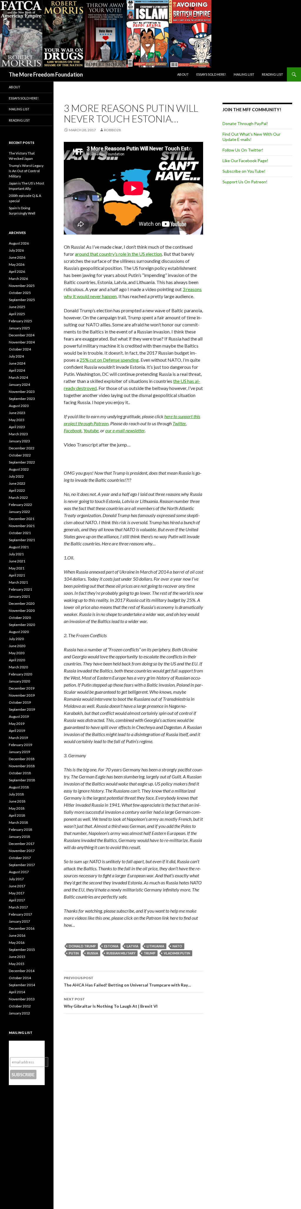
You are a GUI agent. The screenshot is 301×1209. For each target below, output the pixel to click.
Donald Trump (82, 946)
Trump (149, 953)
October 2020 (20, 617)
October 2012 (20, 1006)
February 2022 (20, 504)
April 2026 (17, 271)
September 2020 (22, 624)
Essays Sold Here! (211, 74)
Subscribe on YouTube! (244, 171)
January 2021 (19, 596)
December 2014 (21, 971)
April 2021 (17, 575)
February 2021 (20, 589)
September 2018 (22, 780)
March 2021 (18, 582)
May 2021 (16, 568)
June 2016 (17, 935)
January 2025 (19, 328)
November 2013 (22, 999)
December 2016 (21, 928)
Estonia (111, 946)
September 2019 (22, 709)
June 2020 (17, 646)
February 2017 (20, 914)
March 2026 (18, 278)
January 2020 (19, 681)
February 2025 (20, 321)
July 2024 (16, 356)
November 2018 (22, 766)
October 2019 (20, 702)
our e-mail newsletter (125, 430)
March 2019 (18, 737)
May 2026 (16, 264)
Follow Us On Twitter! (243, 149)
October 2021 (20, 533)
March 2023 (18, 434)
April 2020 (17, 660)
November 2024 (22, 342)
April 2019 (17, 730)
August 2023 (19, 405)
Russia (92, 953)
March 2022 (18, 497)
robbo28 (112, 130)
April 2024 (17, 370)
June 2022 (17, 483)
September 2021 (22, 540)
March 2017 (18, 907)
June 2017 (17, 886)
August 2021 (19, 547)
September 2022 (22, 462)
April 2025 (17, 314)
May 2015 (16, 963)
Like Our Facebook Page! (245, 160)
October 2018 (20, 773)
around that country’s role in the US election (118, 254)
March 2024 (18, 377)
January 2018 (19, 836)
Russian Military (121, 953)
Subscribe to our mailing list (26, 1049)
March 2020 (18, 667)
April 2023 (17, 427)
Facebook (73, 430)
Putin (74, 953)
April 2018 (17, 815)
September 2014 (22, 985)
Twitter (179, 423)
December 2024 (21, 335)
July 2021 (16, 554)
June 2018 (17, 801)
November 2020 (22, 610)
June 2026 (17, 257)
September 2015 (22, 949)
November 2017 (22, 850)
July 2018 (16, 794)
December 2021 (21, 519)
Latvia (132, 946)
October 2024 (20, 349)
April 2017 (17, 900)
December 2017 (21, 843)
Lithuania (155, 946)
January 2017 (19, 921)
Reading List (272, 74)
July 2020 (16, 639)
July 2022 (16, 476)
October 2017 (20, 858)
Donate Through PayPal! (245, 123)
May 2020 (16, 653)
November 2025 (22, 285)
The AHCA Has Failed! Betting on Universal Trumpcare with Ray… (127, 981)
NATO (177, 946)
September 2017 (22, 865)
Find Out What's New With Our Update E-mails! (251, 137)
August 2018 (19, 787)
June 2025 (17, 307)
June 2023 (17, 413)
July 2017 (16, 879)
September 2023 (22, 398)
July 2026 (16, 250)
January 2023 (19, 441)
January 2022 (19, 511)
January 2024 (19, 384)
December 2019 (21, 688)
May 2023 (16, 420)
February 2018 (20, 829)
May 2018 (16, 808)
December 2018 (21, 759)
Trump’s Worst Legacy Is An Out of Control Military (26, 170)
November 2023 (22, 391)
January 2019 (19, 752)
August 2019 (19, 716)
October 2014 (20, 978)
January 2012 (19, 1013)
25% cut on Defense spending (109, 360)
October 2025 (20, 292)
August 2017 (19, 872)
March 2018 (18, 822)
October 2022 (20, 455)
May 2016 (16, 942)
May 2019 (16, 723)
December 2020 (21, 603)
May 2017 (16, 893)
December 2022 (21, 448)
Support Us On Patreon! (245, 181)
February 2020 (20, 674)
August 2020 (19, 632)
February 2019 (20, 745)
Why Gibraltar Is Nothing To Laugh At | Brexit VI (111, 1003)
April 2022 (17, 490)
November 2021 (22, 526)
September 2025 (22, 300)
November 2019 (22, 695)
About (183, 74)
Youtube (90, 430)
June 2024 (17, 363)
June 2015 (17, 956)
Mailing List (244, 74)
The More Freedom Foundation (46, 74)
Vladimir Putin (177, 953)
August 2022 (19, 469)
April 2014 (17, 992)
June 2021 (17, 561)
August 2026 (19, 243)
